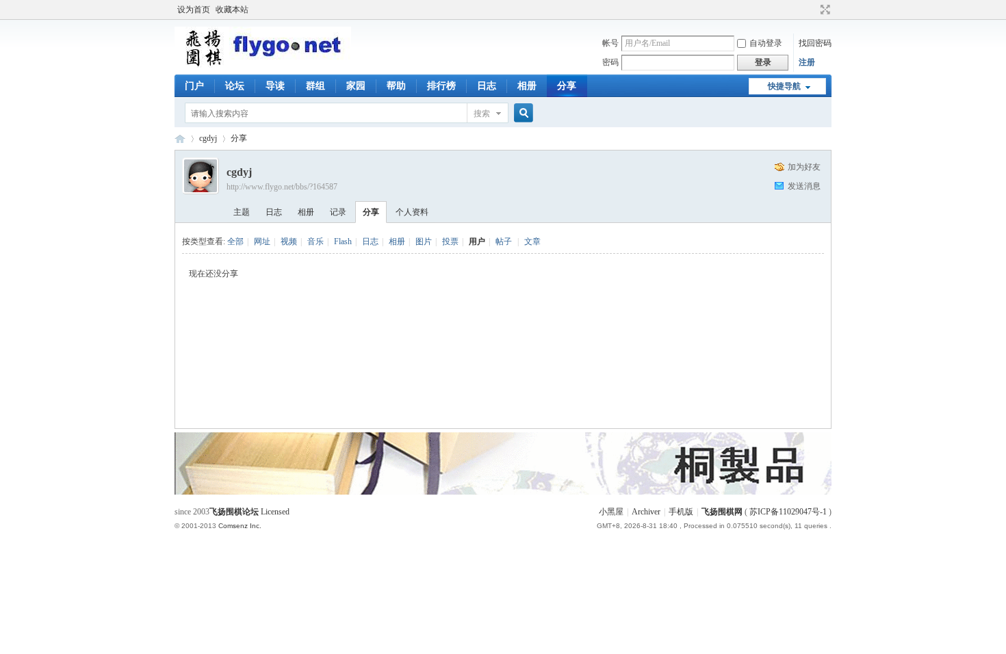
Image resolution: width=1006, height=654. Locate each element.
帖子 (503, 241)
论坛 (234, 86)
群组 (315, 86)
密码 (610, 62)
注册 (807, 62)
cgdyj (208, 138)
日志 (486, 86)
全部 (235, 241)
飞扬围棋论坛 (234, 511)
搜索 (482, 113)
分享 (566, 86)
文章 (532, 241)
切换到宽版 (823, 9)
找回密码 (815, 43)
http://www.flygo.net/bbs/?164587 (282, 187)
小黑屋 (611, 511)
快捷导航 (784, 86)
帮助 (396, 86)
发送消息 (804, 186)
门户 (194, 86)
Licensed (275, 511)
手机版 (681, 511)
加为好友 (804, 167)
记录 (338, 212)
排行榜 (441, 86)
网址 (262, 241)
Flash (343, 241)
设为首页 (193, 9)
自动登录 (765, 43)
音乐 (315, 241)
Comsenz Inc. (239, 525)
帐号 (610, 43)
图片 (423, 241)
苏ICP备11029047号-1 (788, 511)
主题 (241, 212)
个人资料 (412, 212)
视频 (289, 241)
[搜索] (521, 113)
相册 (527, 86)
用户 (477, 241)
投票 (450, 241)
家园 (355, 86)
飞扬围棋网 (722, 511)
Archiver (646, 511)
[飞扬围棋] (263, 65)
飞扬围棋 (180, 138)
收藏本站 (232, 9)
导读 (275, 86)
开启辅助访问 (812, 9)
